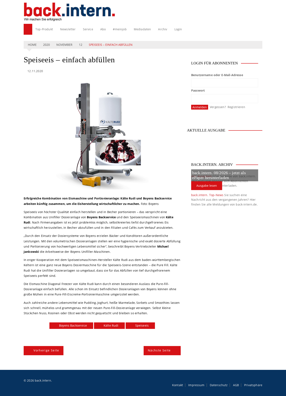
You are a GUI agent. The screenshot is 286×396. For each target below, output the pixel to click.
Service (88, 29)
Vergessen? (218, 107)
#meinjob (119, 29)
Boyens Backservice (73, 325)
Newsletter (68, 29)
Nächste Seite (159, 350)
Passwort (198, 90)
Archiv (162, 29)
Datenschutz (219, 385)
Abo (103, 29)
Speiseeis (142, 325)
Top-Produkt (44, 29)
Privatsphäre (253, 385)
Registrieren (236, 107)
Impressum (196, 385)
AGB (236, 385)
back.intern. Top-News (207, 195)
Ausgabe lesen (206, 186)
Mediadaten (142, 29)
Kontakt (177, 385)
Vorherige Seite (46, 350)
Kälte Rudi (111, 325)
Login (178, 29)
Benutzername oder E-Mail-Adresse (217, 75)
